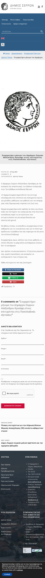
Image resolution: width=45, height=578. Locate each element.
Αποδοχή (7, 574)
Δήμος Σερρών (22, 5)
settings (20, 570)
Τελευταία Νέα (28, 20)
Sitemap (5, 20)
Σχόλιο (4, 338)
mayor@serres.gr (34, 487)
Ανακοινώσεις (6, 528)
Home (7, 53)
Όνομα (3, 348)
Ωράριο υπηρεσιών (20, 24)
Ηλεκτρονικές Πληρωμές (10, 485)
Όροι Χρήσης (5, 465)
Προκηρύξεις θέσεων (9, 524)
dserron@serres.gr (34, 482)
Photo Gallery (15, 20)
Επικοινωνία (6, 24)
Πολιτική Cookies (7, 481)
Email (3, 359)
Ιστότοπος (5, 369)
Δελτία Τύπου (6, 57)
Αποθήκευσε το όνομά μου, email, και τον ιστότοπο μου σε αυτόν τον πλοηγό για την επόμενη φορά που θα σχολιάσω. (21, 383)
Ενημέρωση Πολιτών (32, 53)
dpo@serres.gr (33, 500)
